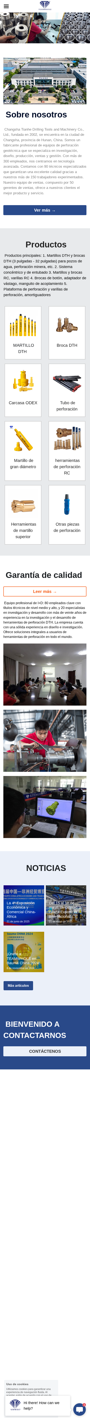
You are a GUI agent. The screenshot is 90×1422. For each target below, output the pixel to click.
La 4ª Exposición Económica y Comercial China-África (21, 910)
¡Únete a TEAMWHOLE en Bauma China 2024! (23, 958)
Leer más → (45, 591)
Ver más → (45, 210)
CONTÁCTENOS (45, 1051)
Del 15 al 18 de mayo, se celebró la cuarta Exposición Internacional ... (65, 910)
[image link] (45, 6)
